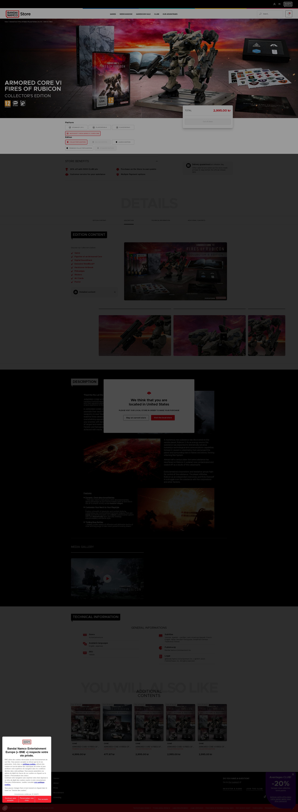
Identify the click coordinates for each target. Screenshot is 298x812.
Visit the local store (163, 417)
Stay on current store (136, 418)
